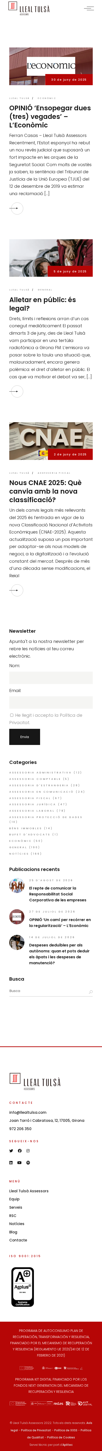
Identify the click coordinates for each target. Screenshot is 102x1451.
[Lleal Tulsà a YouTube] (19, 1163)
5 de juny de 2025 (70, 271)
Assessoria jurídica (32, 804)
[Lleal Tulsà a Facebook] (20, 1151)
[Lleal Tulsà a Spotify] (28, 1163)
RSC (12, 1215)
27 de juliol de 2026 (52, 911)
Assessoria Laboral (32, 811)
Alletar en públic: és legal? (42, 304)
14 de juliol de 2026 (52, 937)
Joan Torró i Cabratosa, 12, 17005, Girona (46, 1120)
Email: (15, 690)
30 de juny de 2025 (69, 80)
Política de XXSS (65, 1430)
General (45, 289)
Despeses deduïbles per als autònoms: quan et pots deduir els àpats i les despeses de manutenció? (59, 954)
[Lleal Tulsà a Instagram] (28, 1151)
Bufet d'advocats (30, 834)
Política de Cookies (61, 1437)
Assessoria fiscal (54, 473)
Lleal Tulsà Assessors (29, 1191)
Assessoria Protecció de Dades (46, 817)
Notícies (19, 854)
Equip (14, 1199)
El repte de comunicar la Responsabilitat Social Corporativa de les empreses (57, 894)
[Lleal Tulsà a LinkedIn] (11, 1163)
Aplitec (67, 1445)
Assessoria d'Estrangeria (39, 785)
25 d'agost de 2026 (51, 880)
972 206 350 (20, 1128)
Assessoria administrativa (40, 772)
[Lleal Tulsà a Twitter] (11, 1151)
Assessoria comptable (35, 779)
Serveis (15, 1207)
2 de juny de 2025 (70, 454)
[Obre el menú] (89, 8)
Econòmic (47, 98)
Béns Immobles (25, 828)
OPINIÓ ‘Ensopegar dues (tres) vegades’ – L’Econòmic (50, 116)
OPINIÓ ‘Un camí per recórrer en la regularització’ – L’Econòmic (60, 922)
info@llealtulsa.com (27, 1112)
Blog (13, 1232)
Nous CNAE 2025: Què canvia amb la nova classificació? (45, 491)
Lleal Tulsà (19, 98)
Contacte (18, 1240)
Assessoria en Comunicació (41, 792)
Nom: (14, 666)
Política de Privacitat (36, 1430)
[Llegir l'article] (17, 208)
